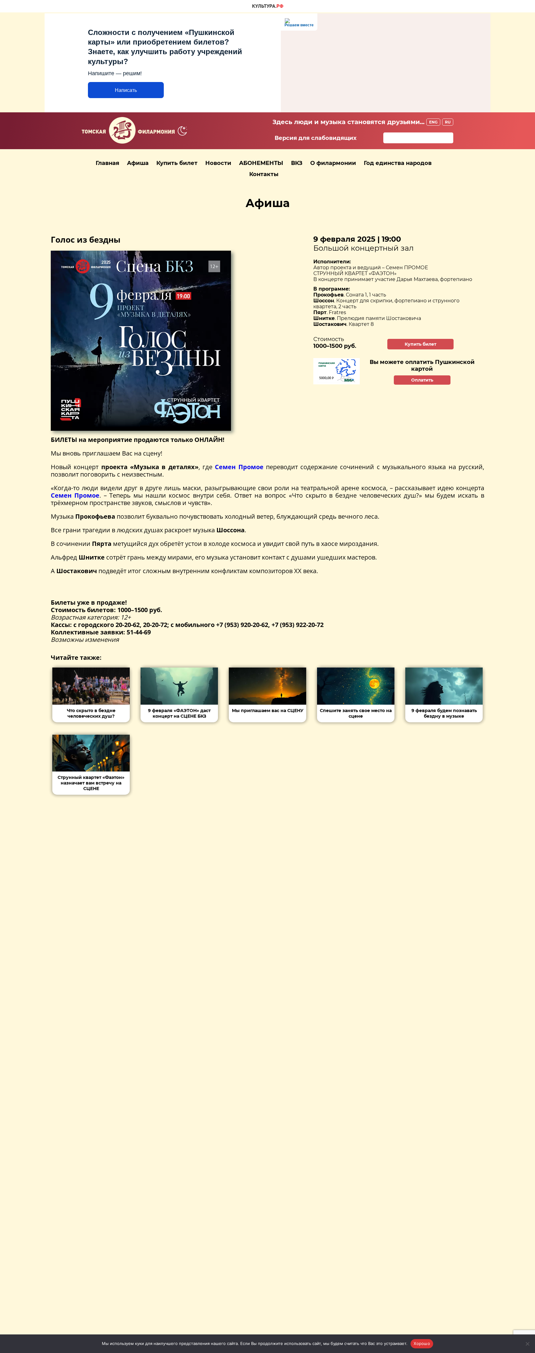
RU (447, 122)
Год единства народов (398, 163)
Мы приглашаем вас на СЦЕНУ (267, 710)
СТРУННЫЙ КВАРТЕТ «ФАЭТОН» (355, 273)
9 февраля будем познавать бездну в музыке (444, 713)
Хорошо (422, 1343)
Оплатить (422, 380)
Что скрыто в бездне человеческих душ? (91, 713)
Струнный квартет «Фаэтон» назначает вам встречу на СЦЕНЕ (91, 783)
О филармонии (333, 163)
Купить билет (177, 163)
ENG (433, 122)
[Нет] (527, 1344)
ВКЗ (296, 163)
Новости (218, 163)
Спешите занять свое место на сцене (356, 713)
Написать (126, 90)
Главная (107, 163)
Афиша (138, 163)
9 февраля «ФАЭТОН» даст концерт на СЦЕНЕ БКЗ (179, 713)
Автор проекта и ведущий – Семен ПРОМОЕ (370, 267)
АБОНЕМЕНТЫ (261, 163)
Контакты (263, 174)
